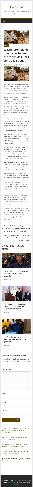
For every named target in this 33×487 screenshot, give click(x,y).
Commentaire (7, 369)
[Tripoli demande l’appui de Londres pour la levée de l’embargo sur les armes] (16, 287)
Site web (5, 411)
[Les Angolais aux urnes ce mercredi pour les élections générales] (16, 320)
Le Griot (16, 7)
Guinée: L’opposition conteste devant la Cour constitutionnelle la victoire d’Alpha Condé (16, 237)
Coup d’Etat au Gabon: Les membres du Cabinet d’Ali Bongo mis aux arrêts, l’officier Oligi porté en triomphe (16, 460)
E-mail (4, 402)
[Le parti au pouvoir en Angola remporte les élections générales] (16, 254)
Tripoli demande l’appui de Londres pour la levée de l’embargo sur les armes (14, 306)
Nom (4, 394)
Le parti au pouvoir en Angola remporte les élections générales (16, 273)
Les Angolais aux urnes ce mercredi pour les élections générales (15, 339)
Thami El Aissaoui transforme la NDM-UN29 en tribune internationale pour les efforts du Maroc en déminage (16, 430)
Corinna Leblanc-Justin (18, 64)
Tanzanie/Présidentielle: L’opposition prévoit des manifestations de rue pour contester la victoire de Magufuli (17, 228)
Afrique (6, 45)
